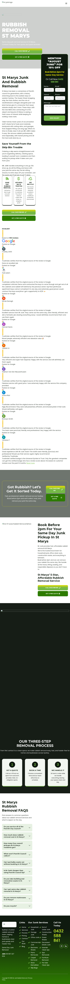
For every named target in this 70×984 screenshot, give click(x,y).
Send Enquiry (54, 118)
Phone (57, 95)
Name (46, 86)
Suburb (46, 95)
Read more (30, 463)
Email (57, 86)
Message (47, 103)
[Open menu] (66, 3)
